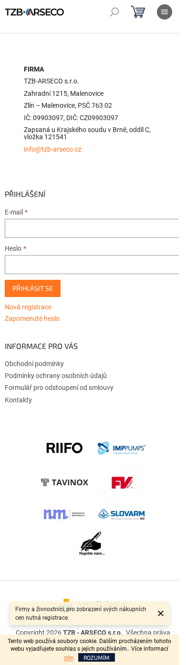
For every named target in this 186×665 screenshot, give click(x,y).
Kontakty (18, 400)
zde (68, 658)
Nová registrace (28, 307)
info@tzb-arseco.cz (53, 149)
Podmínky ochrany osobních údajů (56, 375)
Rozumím (96, 657)
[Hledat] (114, 11)
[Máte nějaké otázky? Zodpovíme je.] (93, 546)
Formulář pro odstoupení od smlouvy (59, 387)
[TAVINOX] (64, 482)
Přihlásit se (32, 288)
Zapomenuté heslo (32, 318)
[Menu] (164, 11)
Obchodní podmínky (34, 364)
